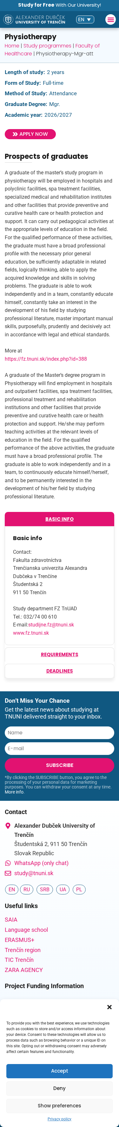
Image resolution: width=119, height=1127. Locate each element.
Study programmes (47, 45)
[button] (109, 1007)
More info (14, 791)
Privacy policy (59, 1119)
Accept (59, 1071)
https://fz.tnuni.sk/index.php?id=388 (46, 359)
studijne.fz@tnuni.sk (51, 625)
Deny (59, 1088)
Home (12, 45)
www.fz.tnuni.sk (31, 633)
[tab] (59, 519)
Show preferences (59, 1105)
